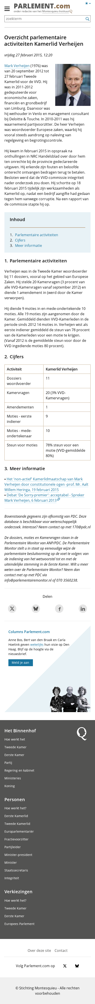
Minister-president (18, 855)
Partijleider (12, 847)
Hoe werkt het (14, 739)
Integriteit (11, 878)
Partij (8, 762)
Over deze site (39, 950)
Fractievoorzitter (16, 839)
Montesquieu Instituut (55, 11)
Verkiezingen (18, 891)
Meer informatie (28, 245)
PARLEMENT (42, 6)
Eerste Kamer (14, 755)
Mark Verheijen (17, 65)
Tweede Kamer (15, 747)
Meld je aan (20, 662)
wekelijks (37, 644)
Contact (61, 950)
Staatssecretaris (16, 870)
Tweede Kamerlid (17, 824)
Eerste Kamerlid (16, 816)
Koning (9, 786)
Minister (10, 862)
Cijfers (20, 240)
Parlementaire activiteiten (36, 234)
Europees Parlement (19, 924)
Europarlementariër (19, 831)
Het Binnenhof (20, 730)
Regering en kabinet (19, 770)
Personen (14, 799)
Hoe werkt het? (15, 808)
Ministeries (12, 778)
